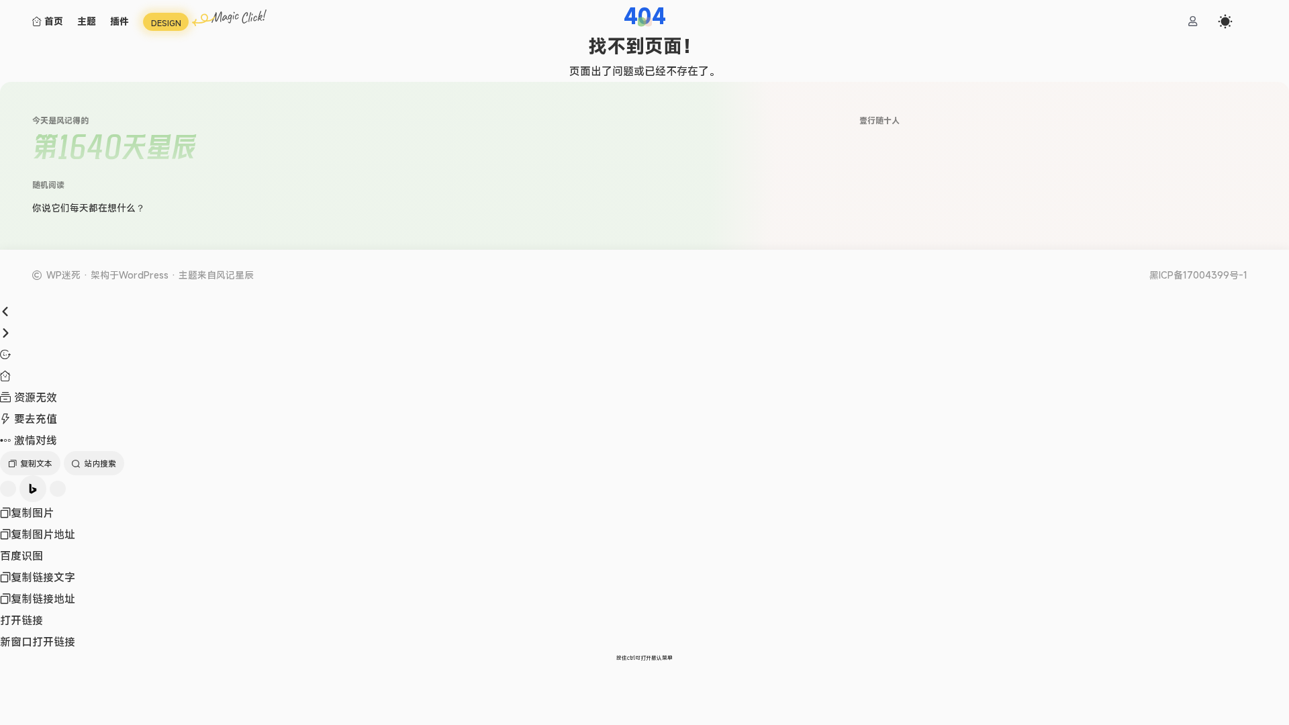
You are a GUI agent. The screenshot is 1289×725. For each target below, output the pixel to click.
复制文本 (36, 463)
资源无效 (34, 397)
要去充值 (34, 419)
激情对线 (34, 440)
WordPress (144, 275)
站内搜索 (100, 463)
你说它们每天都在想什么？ (88, 207)
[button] (645, 22)
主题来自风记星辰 (216, 275)
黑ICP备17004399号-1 (1198, 275)
